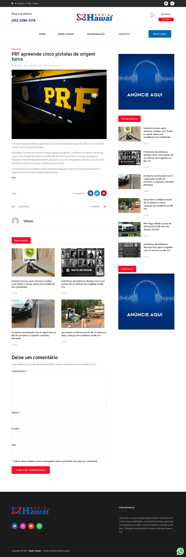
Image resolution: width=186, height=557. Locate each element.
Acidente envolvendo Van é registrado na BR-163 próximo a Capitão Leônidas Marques (34, 335)
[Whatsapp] (39, 526)
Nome (16, 412)
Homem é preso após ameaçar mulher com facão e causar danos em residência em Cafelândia (33, 284)
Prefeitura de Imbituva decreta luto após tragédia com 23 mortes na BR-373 (158, 247)
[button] (91, 193)
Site (14, 445)
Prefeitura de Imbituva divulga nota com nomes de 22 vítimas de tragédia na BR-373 (83, 284)
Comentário (19, 371)
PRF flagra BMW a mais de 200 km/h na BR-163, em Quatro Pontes (157, 226)
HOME (42, 34)
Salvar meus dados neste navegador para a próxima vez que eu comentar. (56, 461)
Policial (17, 49)
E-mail (16, 429)
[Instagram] (172, 3)
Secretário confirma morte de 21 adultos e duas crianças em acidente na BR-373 (84, 334)
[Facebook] (166, 3)
